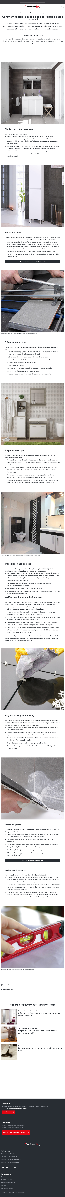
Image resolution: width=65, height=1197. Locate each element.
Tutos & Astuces (31, 12)
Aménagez (42, 12)
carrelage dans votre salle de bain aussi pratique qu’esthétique (32, 636)
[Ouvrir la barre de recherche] (62, 6)
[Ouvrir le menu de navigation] (2, 6)
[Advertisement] (32, 53)
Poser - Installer (7, 985)
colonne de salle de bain (15, 251)
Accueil (22, 12)
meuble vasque (12, 156)
